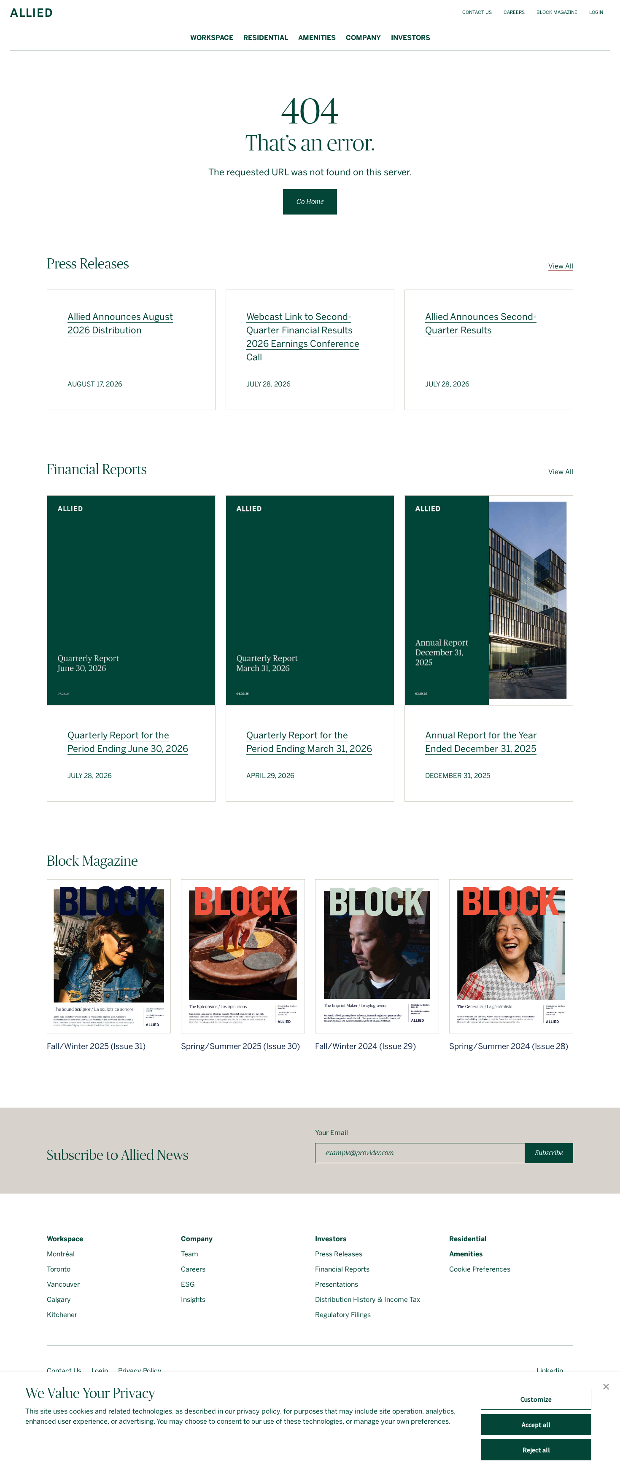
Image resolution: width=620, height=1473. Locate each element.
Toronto (58, 1269)
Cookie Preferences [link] (479, 1269)
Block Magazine (556, 12)
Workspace (211, 38)
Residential (265, 38)
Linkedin (549, 1371)
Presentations (336, 1284)
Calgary (59, 1300)
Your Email (331, 1133)
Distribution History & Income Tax (367, 1300)
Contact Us (477, 12)
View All (560, 266)
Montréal (61, 1254)
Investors (410, 38)
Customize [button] (536, 1399)
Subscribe (549, 1152)
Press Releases (338, 1254)
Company (363, 38)
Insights (193, 1300)
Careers (514, 12)
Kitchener (62, 1315)
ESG (188, 1284)
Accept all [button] (536, 1424)
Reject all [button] (536, 1450)
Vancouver (63, 1284)
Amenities (317, 38)
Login (596, 12)
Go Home (310, 201)
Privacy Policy (140, 1371)
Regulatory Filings (343, 1315)
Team (189, 1254)
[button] (606, 1387)
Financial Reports (342, 1269)
